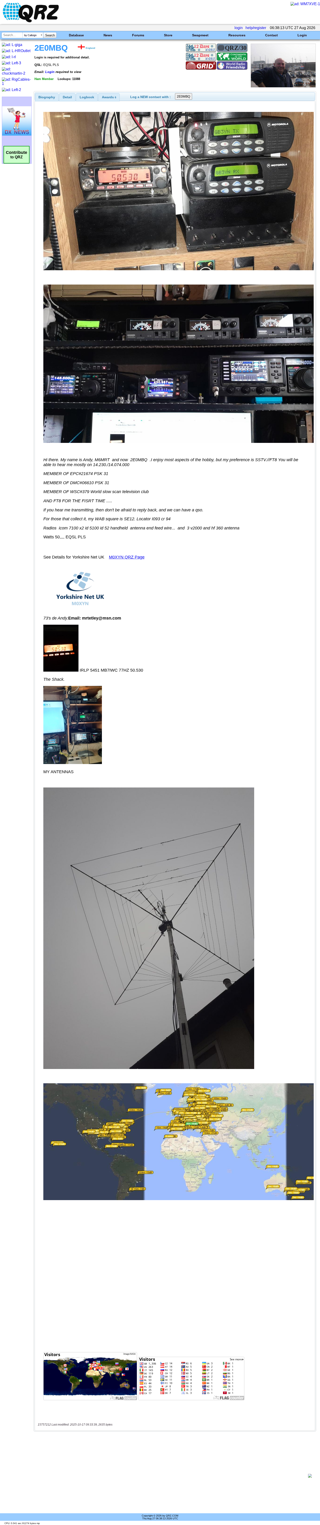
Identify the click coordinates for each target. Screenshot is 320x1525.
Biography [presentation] (46, 97)
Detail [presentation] (67, 97)
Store (168, 35)
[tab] (47, 97)
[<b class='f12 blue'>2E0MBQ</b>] (283, 86)
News (108, 35)
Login (302, 35)
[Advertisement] (172, 1476)
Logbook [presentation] (87, 97)
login (238, 28)
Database (76, 35)
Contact (271, 35)
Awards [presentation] (109, 97)
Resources (237, 35)
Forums (138, 35)
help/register (256, 28)
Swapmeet (200, 35)
